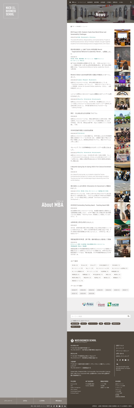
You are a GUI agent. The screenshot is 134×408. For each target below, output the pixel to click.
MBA (72, 385)
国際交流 (115, 2)
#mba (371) (93, 265)
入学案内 (109, 2)
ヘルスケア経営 (118, 393)
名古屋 (38, 406)
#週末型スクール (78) (77, 280)
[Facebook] (54, 406)
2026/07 (74, 290)
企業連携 (103, 2)
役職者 (110, 406)
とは (74, 2)
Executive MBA (74, 383)
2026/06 (83, 290)
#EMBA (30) (75, 265)
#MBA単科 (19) (116, 265)
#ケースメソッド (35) (77, 268)
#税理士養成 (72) (76, 277)
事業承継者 (105, 406)
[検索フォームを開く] (131, 2)
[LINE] (56, 406)
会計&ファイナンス (119, 383)
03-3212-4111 (77, 358)
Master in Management (75, 387)
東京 (32, 406)
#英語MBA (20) (87, 277)
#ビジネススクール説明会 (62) (120, 268)
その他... (121, 2)
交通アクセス (120, 345)
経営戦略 (117, 394)
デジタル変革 (118, 391)
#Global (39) (84, 265)
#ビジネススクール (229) (102, 268)
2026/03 (99, 290)
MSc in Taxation (74, 389)
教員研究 (90, 2)
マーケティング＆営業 (120, 385)
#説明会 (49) (97, 277)
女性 (118, 406)
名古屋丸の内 (74, 345)
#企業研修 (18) (104, 271)
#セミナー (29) (90, 268)
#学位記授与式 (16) (98, 274)
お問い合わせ (120, 353)
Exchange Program (75, 393)
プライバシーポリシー (122, 351)
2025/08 (91, 293)
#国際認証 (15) (86, 274)
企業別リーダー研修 (105, 387)
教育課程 (96, 2)
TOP (73, 26)
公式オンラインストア (122, 356)
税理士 (130, 406)
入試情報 (41, 400)
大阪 (35, 406)
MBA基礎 (102, 385)
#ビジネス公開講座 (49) (78, 271)
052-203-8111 (77, 350)
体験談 (59, 401)
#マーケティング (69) (92, 271)
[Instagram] (62, 406)
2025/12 (116, 290)
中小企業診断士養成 (90, 383)
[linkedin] (65, 406)
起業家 (100, 406)
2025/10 (74, 293)
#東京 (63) (108, 274)
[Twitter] (51, 406)
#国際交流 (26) (76, 274)
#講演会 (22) (107, 277)
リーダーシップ (118, 387)
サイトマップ (120, 348)
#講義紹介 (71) (117, 277)
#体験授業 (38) (115, 271)
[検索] (128, 316)
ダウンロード (8, 400)
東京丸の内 (74, 353)
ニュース (85, 26)
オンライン (43, 406)
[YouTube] (59, 406)
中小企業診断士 (124, 406)
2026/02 (108, 290)
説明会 (25, 400)
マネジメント (118, 389)
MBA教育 (78, 26)
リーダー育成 (103, 383)
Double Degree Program (76, 391)
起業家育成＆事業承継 (120, 396)
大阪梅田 (73, 361)
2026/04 (91, 290)
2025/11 (125, 290)
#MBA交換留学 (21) (104, 265)
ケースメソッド (82, 2)
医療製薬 (114, 406)
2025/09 (83, 293)
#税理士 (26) (117, 274)
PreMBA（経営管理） (90, 385)
